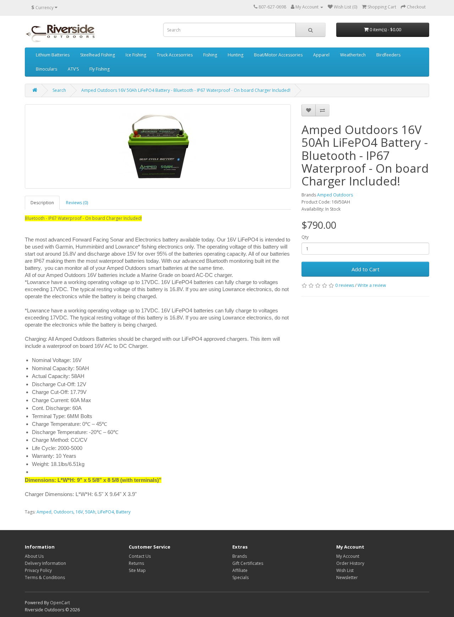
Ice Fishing (136, 55)
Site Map (137, 570)
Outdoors (63, 512)
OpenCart (60, 603)
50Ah (90, 512)
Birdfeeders (388, 55)
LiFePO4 (106, 512)
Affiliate (240, 570)
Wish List (345, 570)
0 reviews (344, 285)
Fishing (210, 55)
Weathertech (353, 55)
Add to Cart (365, 269)
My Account (347, 556)
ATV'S (73, 69)
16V (79, 512)
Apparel (321, 55)
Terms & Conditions (45, 577)
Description (42, 203)
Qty (305, 237)
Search (59, 90)
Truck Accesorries (175, 55)
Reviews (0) (77, 203)
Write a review (372, 285)
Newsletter (347, 577)
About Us (34, 556)
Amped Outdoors (335, 195)
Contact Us (140, 556)
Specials (240, 577)
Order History (350, 563)
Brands (239, 556)
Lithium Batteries (53, 55)
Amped (44, 512)
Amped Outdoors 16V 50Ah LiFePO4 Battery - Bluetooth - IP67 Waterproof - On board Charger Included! (185, 90)
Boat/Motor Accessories (278, 55)
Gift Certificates (247, 563)
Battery (123, 512)
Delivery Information (45, 563)
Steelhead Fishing (97, 55)
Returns (136, 563)
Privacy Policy (38, 570)
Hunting (235, 55)
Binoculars (46, 69)
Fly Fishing (99, 69)
